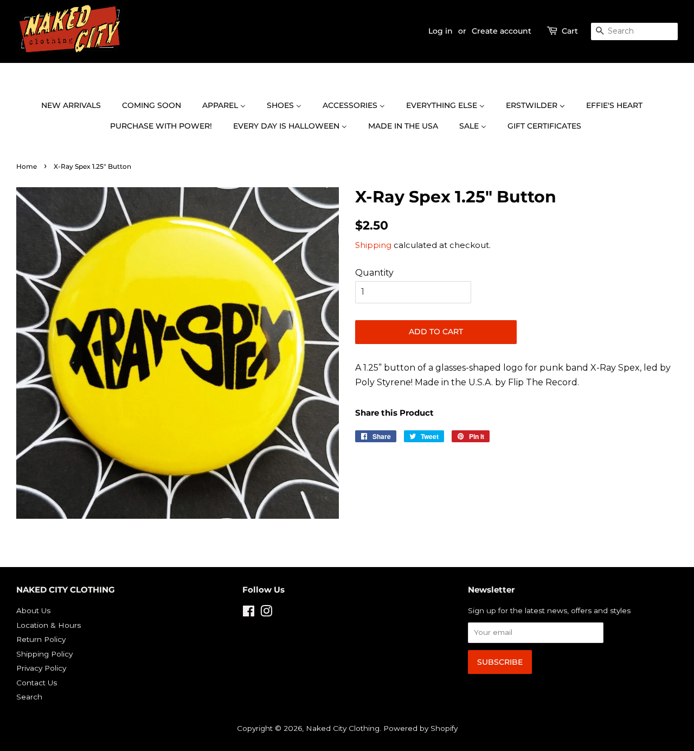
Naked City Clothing (343, 728)
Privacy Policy (41, 668)
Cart (570, 31)
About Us (33, 610)
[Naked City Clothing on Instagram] (266, 613)
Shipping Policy (44, 654)
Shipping (373, 245)
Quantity (374, 273)
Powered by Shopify (420, 728)
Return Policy (41, 639)
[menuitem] (76, 106)
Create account (501, 31)
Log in (440, 31)
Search (29, 696)
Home (26, 166)
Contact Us (36, 682)
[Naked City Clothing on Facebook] (248, 613)
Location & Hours (48, 625)
